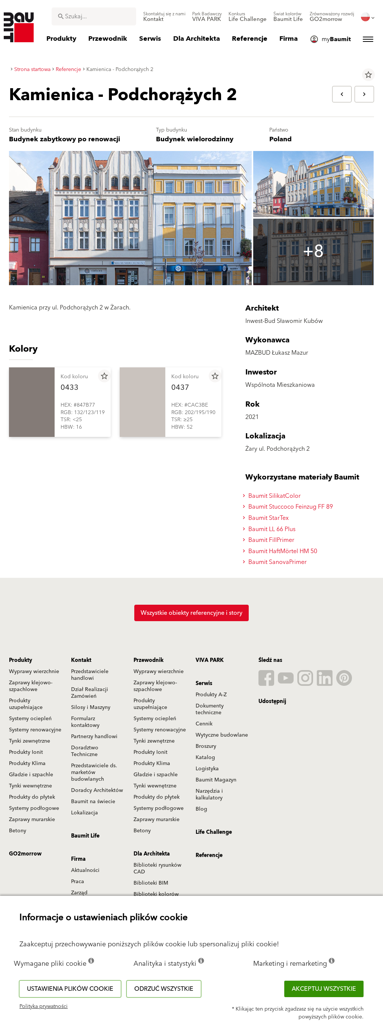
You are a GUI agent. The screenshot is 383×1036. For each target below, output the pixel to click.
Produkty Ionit (26, 752)
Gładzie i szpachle (31, 774)
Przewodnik (148, 660)
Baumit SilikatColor (274, 496)
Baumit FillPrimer (270, 540)
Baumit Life (85, 836)
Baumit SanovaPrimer (277, 562)
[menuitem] (164, 16)
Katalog (205, 757)
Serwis (204, 683)
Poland (280, 139)
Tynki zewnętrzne (29, 741)
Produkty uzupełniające (26, 704)
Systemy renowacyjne (35, 729)
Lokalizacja (84, 812)
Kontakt (81, 660)
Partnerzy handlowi (94, 736)
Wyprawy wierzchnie (34, 671)
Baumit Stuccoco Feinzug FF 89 (290, 507)
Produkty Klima (27, 763)
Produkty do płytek (32, 797)
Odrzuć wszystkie (163, 989)
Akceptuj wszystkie (324, 989)
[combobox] (94, 16)
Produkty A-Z (211, 694)
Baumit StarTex (268, 518)
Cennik (204, 723)
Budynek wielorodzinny (194, 139)
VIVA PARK (210, 660)
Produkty (20, 660)
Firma (78, 859)
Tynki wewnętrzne (30, 785)
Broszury (206, 746)
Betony (17, 830)
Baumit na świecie (93, 801)
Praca (77, 881)
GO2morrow (25, 854)
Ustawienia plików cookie (70, 989)
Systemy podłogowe (34, 808)
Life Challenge (214, 832)
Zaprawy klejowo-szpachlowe (30, 686)
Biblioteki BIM (151, 883)
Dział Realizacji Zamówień (89, 693)
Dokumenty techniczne (210, 709)
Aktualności (85, 870)
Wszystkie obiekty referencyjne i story (191, 613)
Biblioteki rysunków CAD (157, 868)
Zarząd (79, 892)
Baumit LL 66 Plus (271, 529)
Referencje (209, 855)
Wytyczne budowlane (222, 735)
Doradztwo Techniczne (84, 751)
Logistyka (207, 768)
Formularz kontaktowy (85, 722)
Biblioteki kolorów (156, 894)
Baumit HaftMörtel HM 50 (282, 551)
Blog (201, 809)
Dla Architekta (152, 854)
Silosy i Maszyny (90, 707)
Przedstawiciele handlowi (89, 675)
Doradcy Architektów (97, 790)
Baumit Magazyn (216, 780)
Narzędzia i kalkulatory (209, 794)
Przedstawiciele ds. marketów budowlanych (94, 772)
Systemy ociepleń (30, 718)
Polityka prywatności (43, 1006)
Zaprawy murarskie (32, 819)
